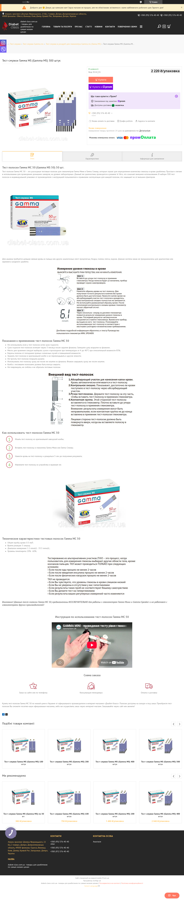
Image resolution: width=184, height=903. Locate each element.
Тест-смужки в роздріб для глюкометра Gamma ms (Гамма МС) (73, 44)
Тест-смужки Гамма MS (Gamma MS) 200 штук (69, 763)
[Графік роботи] (164, 26)
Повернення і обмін (127, 27)
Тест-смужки (15, 44)
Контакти (110, 27)
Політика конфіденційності (132, 883)
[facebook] (3, 715)
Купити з (97, 86)
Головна (46, 27)
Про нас (79, 27)
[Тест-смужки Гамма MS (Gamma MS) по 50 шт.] (23, 796)
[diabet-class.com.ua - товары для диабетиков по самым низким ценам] (10, 27)
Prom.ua (105, 878)
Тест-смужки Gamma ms (33, 44)
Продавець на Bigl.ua (92, 881)
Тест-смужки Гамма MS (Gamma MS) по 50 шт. (23, 815)
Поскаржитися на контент (109, 883)
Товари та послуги (62, 27)
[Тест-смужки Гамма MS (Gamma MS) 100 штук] (23, 744)
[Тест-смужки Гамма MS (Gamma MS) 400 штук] (114, 744)
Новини (98, 27)
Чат (174, 895)
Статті (88, 27)
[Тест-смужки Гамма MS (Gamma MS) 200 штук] (69, 744)
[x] (6, 715)
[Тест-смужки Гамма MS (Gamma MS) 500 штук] (160, 744)
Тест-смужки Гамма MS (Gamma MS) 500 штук (160, 763)
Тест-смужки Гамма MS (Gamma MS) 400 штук (114, 763)
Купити (102, 79)
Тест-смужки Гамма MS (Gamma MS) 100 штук (23, 763)
